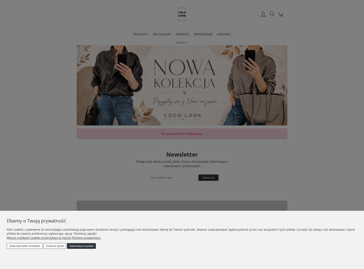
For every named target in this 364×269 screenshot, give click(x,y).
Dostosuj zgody (55, 246)
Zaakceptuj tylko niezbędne (24, 246)
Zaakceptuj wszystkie (81, 246)
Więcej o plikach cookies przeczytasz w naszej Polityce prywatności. (54, 238)
